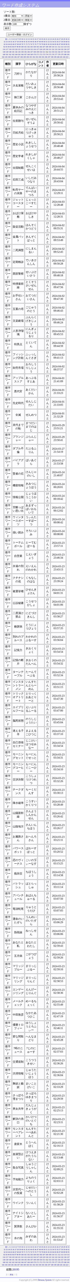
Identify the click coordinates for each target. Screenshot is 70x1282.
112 (59, 47)
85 (55, 44)
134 (59, 49)
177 (56, 54)
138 (4, 52)
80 (44, 44)
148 (34, 52)
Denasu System (44, 1280)
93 (6, 47)
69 (20, 44)
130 (47, 49)
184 (9, 57)
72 (27, 44)
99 (20, 47)
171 (37, 54)
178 (59, 54)
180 (65, 54)
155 (56, 52)
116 (4, 49)
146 (28, 52)
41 (24, 42)
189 (24, 57)
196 (46, 57)
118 (10, 49)
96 (13, 47)
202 (64, 57)
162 (10, 54)
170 (34, 54)
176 (53, 54)
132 (53, 49)
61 (68, 42)
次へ (67, 57)
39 (20, 42)
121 (19, 49)
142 (16, 52)
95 (11, 47)
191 (30, 57)
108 (47, 47)
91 (68, 44)
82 (49, 44)
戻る (11, 1275)
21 (46, 39)
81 (46, 44)
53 (51, 42)
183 (6, 57)
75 (33, 44)
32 (4, 42)
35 (11, 42)
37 (15, 42)
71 (24, 44)
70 (22, 44)
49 (42, 42)
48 (40, 42)
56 (57, 42)
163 (13, 54)
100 (22, 47)
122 (22, 49)
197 (49, 57)
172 (40, 54)
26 (57, 39)
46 (35, 42)
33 (7, 42)
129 (43, 49)
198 (52, 57)
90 (66, 44)
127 (37, 49)
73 (29, 44)
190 (27, 57)
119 (13, 49)
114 (65, 47)
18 (40, 39)
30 (66, 39)
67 (15, 44)
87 (60, 44)
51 (46, 42)
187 (18, 57)
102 (28, 47)
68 (18, 44)
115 (68, 47)
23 (51, 39)
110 (53, 47)
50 (44, 42)
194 (40, 57)
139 (7, 52)
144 (22, 52)
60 (66, 42)
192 (33, 57)
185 (12, 57)
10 (22, 39)
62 (4, 44)
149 (37, 52)
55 (55, 42)
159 (68, 52)
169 (31, 54)
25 (55, 39)
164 (16, 54)
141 (13, 52)
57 (60, 42)
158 (65, 52)
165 (19, 54)
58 (62, 42)
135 (62, 49)
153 (50, 52)
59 (64, 42)
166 (22, 54)
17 (38, 39)
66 (13, 44)
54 (53, 42)
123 (25, 49)
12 (27, 39)
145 (25, 52)
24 (53, 39)
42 (27, 42)
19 (42, 39)
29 (64, 39)
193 (37, 57)
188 (21, 57)
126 (34, 49)
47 (38, 42)
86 (57, 44)
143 (19, 52)
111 (56, 47)
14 (31, 39)
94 (9, 47)
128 (40, 49)
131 (50, 49)
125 (31, 49)
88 (62, 44)
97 (15, 47)
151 (43, 52)
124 (28, 49)
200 (58, 57)
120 (16, 49)
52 (49, 42)
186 (15, 57)
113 (62, 47)
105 (37, 47)
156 (59, 52)
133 (56, 49)
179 (62, 54)
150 (40, 52)
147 (31, 52)
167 (25, 54)
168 (28, 54)
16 (35, 39)
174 (47, 54)
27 (60, 39)
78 (40, 44)
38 (18, 42)
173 (43, 54)
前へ (7, 39)
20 (44, 39)
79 (42, 44)
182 (3, 57)
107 (43, 47)
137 (68, 49)
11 (24, 39)
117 (7, 49)
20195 (15, 1269)
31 (68, 39)
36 (13, 42)
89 (64, 44)
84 (53, 44)
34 (9, 42)
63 (7, 44)
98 (17, 47)
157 (62, 52)
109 (50, 47)
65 (11, 44)
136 (65, 49)
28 (62, 39)
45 (33, 42)
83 (51, 44)
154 (53, 52)
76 (35, 44)
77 (38, 44)
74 (31, 44)
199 (55, 57)
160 (4, 54)
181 (68, 54)
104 (34, 47)
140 (10, 52)
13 (29, 39)
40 (22, 42)
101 (25, 47)
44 (31, 42)
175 (50, 54)
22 (49, 39)
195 (43, 57)
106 (40, 47)
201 (61, 57)
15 (33, 39)
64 (9, 44)
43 (29, 42)
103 (31, 47)
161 (7, 54)
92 (4, 47)
